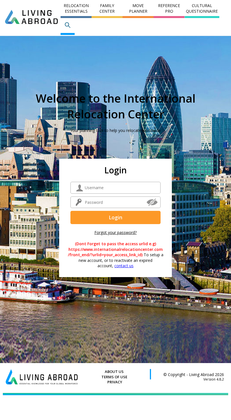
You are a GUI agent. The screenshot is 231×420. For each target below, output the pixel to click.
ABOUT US (114, 371)
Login (115, 217)
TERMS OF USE (114, 376)
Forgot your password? (115, 232)
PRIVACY (114, 381)
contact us (124, 265)
